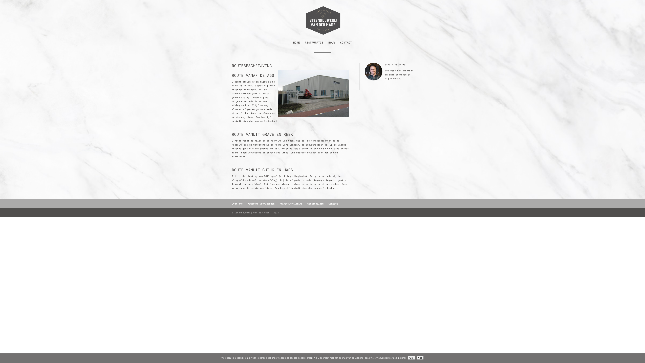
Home (296, 42)
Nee (420, 357)
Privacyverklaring (291, 203)
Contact (346, 42)
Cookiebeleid (315, 203)
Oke (411, 357)
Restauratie (314, 42)
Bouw (331, 42)
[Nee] (640, 358)
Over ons (237, 203)
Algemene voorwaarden (261, 203)
